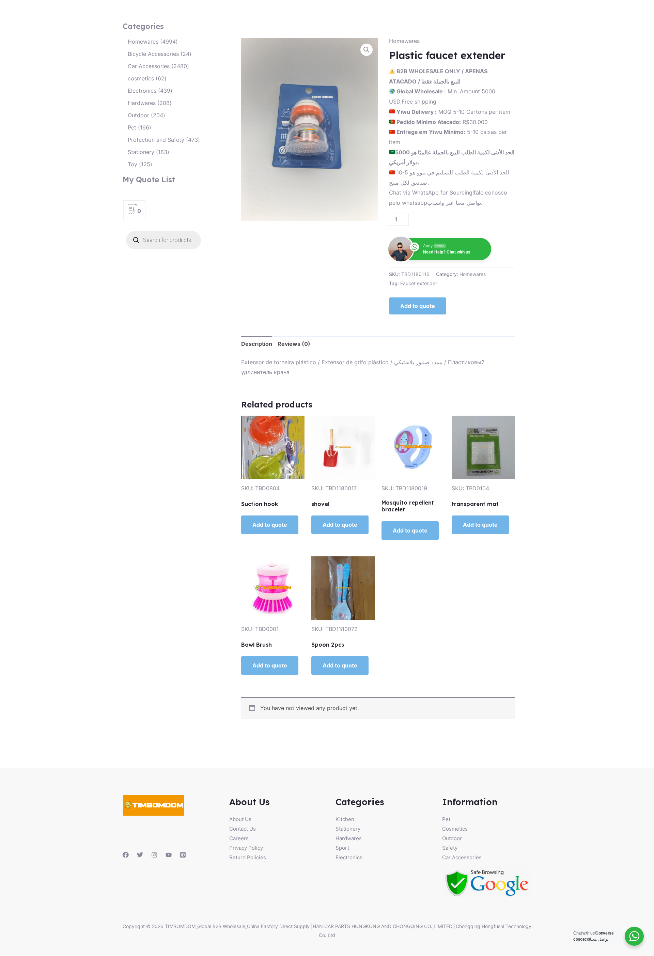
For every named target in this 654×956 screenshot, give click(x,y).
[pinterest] (183, 855)
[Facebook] (126, 855)
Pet (446, 819)
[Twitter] (140, 855)
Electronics (349, 857)
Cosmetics (455, 829)
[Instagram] (154, 855)
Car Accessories (462, 857)
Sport (342, 848)
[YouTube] (169, 855)
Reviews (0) (294, 343)
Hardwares (349, 838)
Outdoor (452, 838)
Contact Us (242, 829)
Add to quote (417, 306)
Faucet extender (418, 283)
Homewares (404, 40)
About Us (240, 819)
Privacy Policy (246, 848)
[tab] (256, 344)
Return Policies (247, 857)
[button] (366, 50)
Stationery (348, 829)
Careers (239, 838)
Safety (449, 848)
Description (256, 343)
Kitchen (345, 819)
